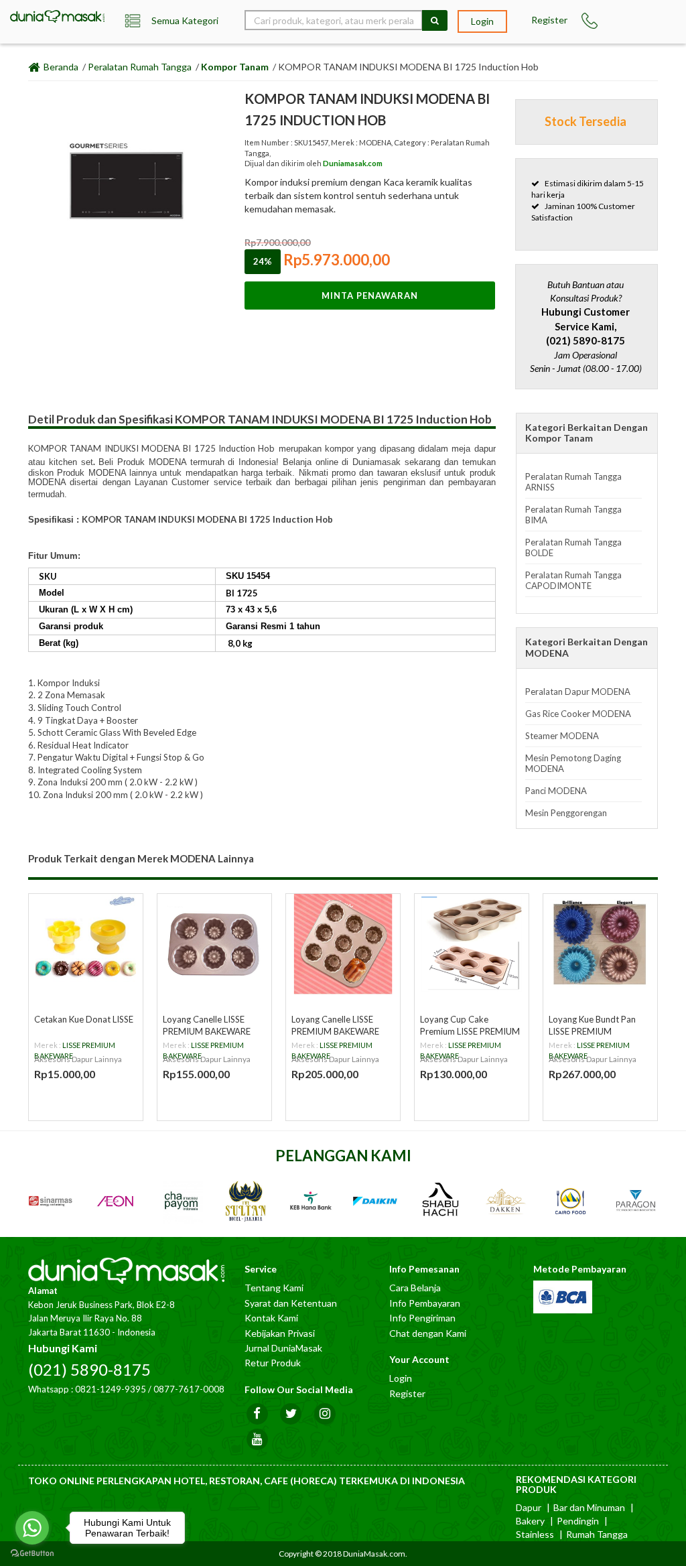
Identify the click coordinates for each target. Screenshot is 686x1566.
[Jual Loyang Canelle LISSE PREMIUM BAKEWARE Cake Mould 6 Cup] (214, 944)
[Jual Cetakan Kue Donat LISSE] (86, 944)
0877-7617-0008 (188, 1389)
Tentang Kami (274, 1287)
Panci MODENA (556, 790)
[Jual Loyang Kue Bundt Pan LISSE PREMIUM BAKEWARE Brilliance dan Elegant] (600, 944)
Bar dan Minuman (589, 1507)
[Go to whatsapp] (32, 1528)
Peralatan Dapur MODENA (577, 691)
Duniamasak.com (353, 163)
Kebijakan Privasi (280, 1333)
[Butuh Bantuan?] (590, 21)
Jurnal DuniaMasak (283, 1348)
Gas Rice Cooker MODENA (578, 713)
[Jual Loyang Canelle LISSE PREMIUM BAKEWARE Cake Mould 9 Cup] (343, 944)
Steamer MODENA (562, 735)
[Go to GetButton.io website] (32, 1553)
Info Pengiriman (422, 1317)
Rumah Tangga (597, 1534)
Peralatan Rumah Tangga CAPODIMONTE (573, 580)
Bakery (530, 1520)
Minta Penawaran (370, 295)
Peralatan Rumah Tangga (140, 66)
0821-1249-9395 (110, 1389)
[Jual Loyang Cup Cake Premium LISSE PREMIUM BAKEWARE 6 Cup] (471, 944)
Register (549, 19)
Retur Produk (273, 1362)
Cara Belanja (415, 1287)
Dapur (528, 1507)
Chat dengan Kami (427, 1333)
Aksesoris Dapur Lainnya (78, 1059)
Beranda (60, 66)
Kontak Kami (271, 1317)
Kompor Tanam (235, 66)
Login (482, 21)
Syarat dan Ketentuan (291, 1303)
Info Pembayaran (424, 1303)
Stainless (535, 1534)
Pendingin (578, 1520)
